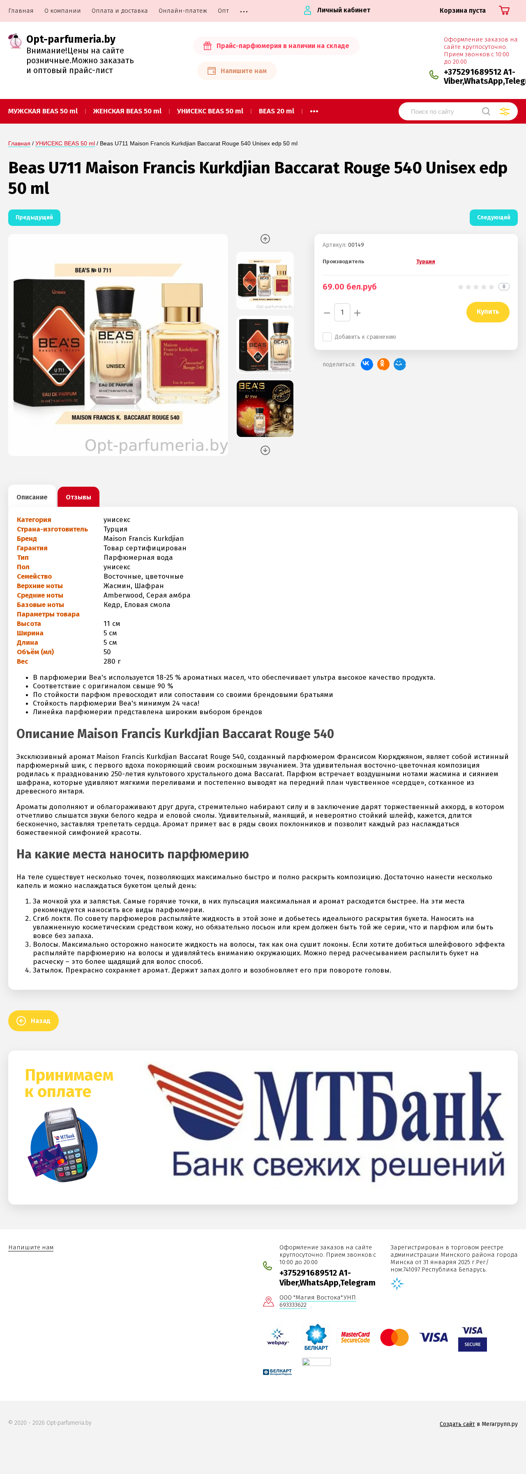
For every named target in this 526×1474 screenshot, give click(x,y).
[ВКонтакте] (367, 364)
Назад (41, 1021)
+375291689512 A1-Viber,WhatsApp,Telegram (327, 1278)
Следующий (493, 217)
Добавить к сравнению (365, 336)
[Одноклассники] (383, 364)
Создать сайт (457, 1424)
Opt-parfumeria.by (70, 39)
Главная (19, 143)
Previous (265, 239)
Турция (425, 261)
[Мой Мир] (400, 364)
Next (265, 450)
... (314, 108)
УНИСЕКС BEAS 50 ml (65, 143)
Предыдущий (34, 217)
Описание (32, 497)
